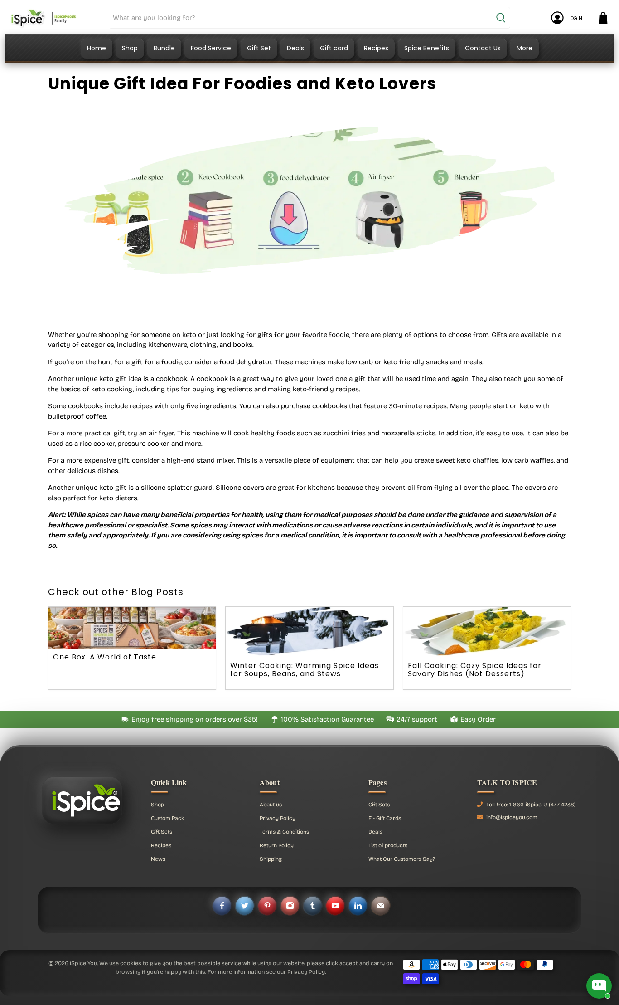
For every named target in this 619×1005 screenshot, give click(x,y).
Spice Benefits (426, 48)
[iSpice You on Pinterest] (267, 906)
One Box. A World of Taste (104, 657)
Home (96, 48)
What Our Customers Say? (401, 859)
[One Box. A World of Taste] (132, 628)
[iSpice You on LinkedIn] (358, 906)
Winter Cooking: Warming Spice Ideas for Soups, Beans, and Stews (304, 669)
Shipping (271, 859)
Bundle (164, 48)
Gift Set (259, 48)
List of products (387, 845)
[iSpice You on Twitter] (245, 906)
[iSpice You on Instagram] (290, 906)
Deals (295, 48)
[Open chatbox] (599, 986)
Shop (130, 48)
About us (271, 804)
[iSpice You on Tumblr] (313, 906)
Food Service (211, 48)
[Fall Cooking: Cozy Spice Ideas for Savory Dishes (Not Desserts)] (487, 632)
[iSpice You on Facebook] (222, 906)
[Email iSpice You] (381, 906)
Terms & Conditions (284, 832)
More (524, 48)
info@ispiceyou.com (511, 817)
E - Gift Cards (384, 818)
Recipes (376, 48)
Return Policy (277, 845)
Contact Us (483, 48)
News (158, 859)
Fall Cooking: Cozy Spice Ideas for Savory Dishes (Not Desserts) (475, 669)
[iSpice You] (43, 17)
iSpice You (83, 963)
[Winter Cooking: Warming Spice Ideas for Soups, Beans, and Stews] (309, 632)
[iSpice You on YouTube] (335, 906)
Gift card (334, 48)
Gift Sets (161, 832)
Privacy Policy (277, 818)
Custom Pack (167, 818)
